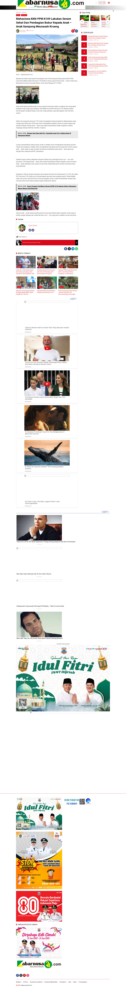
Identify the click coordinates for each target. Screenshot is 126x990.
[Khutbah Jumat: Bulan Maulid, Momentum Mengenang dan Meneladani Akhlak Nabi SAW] (105, 18)
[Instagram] (27, 975)
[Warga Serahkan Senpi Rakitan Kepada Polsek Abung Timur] (47, 283)
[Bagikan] (76, 31)
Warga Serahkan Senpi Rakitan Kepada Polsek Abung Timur (46, 291)
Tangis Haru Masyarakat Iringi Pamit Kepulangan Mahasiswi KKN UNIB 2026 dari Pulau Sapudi (98, 65)
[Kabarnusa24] (50, 2)
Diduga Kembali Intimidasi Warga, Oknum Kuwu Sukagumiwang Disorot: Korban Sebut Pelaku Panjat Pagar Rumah (98, 37)
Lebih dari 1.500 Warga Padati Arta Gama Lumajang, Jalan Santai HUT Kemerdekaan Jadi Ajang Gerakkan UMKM (25, 272)
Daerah (18, 15)
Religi (82, 19)
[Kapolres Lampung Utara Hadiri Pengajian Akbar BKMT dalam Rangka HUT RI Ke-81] (26, 283)
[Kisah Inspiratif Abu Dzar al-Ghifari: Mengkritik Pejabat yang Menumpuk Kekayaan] (94, 18)
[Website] (33, 230)
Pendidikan (24, 15)
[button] (104, 2)
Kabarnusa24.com (26, 985)
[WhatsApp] (76, 248)
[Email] (30, 230)
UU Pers (25, 982)
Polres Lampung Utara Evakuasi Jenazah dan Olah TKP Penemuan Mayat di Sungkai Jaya (67, 292)
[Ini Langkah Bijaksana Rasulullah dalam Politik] (84, 18)
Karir (70, 982)
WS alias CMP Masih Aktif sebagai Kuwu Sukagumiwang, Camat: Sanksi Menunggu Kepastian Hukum (98, 44)
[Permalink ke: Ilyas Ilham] (18, 31)
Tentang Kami (83, 982)
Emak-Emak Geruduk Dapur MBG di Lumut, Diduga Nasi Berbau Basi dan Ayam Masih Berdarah (98, 58)
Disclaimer (63, 982)
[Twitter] (69, 248)
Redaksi (18, 982)
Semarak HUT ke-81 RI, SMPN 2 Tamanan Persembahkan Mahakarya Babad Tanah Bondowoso (97, 72)
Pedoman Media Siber (51, 982)
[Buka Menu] (109, 3)
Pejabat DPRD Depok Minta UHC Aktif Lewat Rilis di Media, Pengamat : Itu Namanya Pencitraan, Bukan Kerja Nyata (67, 272)
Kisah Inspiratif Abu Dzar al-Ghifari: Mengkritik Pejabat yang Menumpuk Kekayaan (94, 24)
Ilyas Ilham (22, 30)
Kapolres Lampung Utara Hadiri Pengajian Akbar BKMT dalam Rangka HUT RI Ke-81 (25, 292)
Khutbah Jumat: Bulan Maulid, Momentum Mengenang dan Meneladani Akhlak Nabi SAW (105, 24)
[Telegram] (72, 248)
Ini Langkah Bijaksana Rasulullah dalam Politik (84, 24)
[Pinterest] (24, 975)
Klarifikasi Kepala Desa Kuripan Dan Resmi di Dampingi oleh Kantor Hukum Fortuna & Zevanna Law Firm (46, 272)
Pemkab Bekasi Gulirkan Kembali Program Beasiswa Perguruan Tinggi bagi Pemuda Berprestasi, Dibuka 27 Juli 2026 (97, 51)
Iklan (75, 982)
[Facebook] (65, 248)
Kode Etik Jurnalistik (36, 982)
